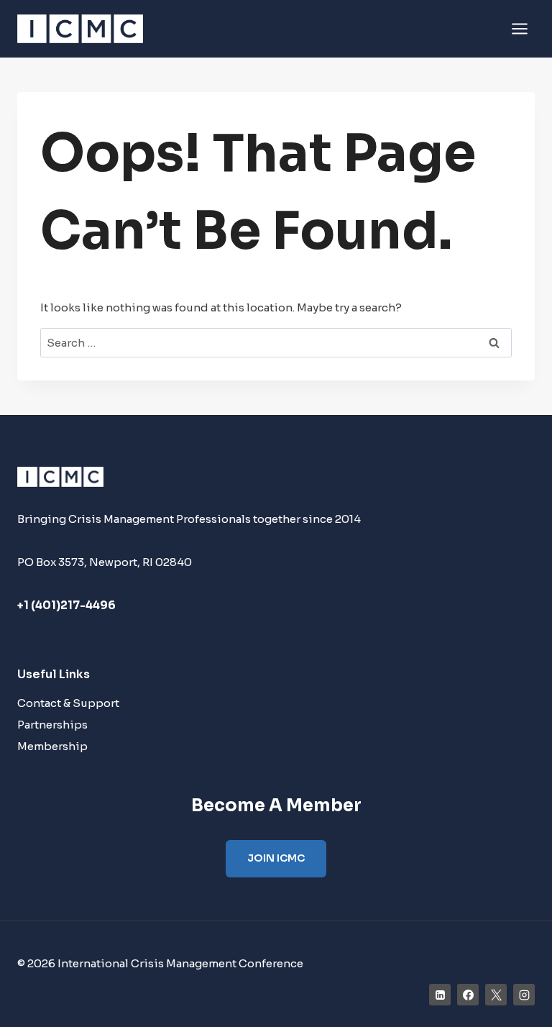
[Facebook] (468, 994)
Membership (52, 746)
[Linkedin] (440, 994)
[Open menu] (519, 28)
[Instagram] (524, 994)
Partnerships (52, 724)
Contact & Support (68, 703)
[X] (496, 994)
